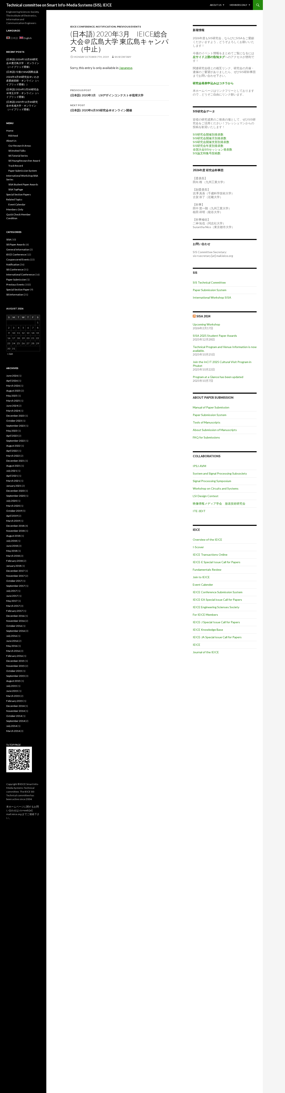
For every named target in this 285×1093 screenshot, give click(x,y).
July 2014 (11, 725)
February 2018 (14, 560)
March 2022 (13, 455)
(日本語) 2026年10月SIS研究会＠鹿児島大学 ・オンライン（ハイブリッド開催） (22, 63)
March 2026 (13, 385)
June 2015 (12, 690)
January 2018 (13, 565)
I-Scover (198, 547)
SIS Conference (14, 269)
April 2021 (12, 475)
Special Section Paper (18, 289)
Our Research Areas (19, 145)
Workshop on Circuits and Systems (215, 488)
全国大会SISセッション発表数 (212, 149)
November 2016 (15, 620)
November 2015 (15, 665)
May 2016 (11, 645)
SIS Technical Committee (209, 282)
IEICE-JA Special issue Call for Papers (217, 637)
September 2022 (15, 440)
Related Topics (14, 199)
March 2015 (13, 695)
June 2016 (12, 640)
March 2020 (13, 505)
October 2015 (14, 670)
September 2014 (15, 720)
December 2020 (15, 490)
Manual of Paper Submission (211, 407)
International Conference (20, 274)
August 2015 (13, 680)
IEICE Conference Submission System (217, 592)
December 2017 (15, 570)
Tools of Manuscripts (206, 422)
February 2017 (14, 610)
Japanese (125, 68)
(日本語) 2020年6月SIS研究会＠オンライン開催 (101, 108)
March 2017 (13, 605)
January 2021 (13, 485)
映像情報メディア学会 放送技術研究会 (219, 503)
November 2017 (15, 575)
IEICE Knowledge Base (208, 629)
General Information (17, 249)
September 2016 (15, 630)
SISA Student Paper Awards (23, 184)
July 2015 (11, 685)
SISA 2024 (203, 316)
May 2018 (11, 550)
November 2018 (15, 530)
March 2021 (13, 480)
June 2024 (12, 405)
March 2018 (13, 555)
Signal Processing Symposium (212, 481)
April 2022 (12, 450)
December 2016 (15, 615)
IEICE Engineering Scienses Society (216, 607)
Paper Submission (16, 279)
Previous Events (129, 26)
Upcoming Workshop (206, 324)
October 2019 (14, 510)
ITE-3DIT (199, 511)
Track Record (15, 165)
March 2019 (13, 520)
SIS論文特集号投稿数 (207, 153)
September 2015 (15, 675)
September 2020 (15, 495)
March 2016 (13, 650)
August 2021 (13, 465)
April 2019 (12, 515)
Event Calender (203, 584)
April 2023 (12, 435)
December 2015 (15, 660)
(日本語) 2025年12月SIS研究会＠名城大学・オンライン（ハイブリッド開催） (22, 105)
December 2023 (15, 415)
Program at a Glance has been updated (218, 377)
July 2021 (11, 470)
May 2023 (11, 430)
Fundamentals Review (207, 569)
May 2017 (11, 600)
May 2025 (11, 395)
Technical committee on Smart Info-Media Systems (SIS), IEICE (59, 5)
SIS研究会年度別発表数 (208, 145)
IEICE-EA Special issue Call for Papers (217, 599)
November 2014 (15, 710)
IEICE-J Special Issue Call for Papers (216, 622)
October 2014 (14, 715)
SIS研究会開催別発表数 (208, 134)
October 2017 (14, 580)
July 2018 (11, 540)
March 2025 (13, 400)
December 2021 (15, 460)
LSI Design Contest (205, 496)
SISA (8, 239)
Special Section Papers (18, 194)
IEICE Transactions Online (210, 554)
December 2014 (15, 705)
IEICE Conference (82, 26)
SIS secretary (123, 56)
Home (9, 130)
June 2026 (12, 375)
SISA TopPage (15, 189)
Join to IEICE (201, 577)
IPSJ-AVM (199, 466)
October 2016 (14, 625)
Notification (106, 26)
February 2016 (14, 655)
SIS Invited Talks (17, 150)
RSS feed (13, 135)
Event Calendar (16, 204)
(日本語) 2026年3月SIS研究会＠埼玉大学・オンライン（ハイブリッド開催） (22, 93)
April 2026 (12, 380)
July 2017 (11, 590)
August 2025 (13, 390)
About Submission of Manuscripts (215, 430)
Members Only (238, 5)
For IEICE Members (205, 614)
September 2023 (15, 425)
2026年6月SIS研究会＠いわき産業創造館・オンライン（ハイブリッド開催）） (22, 80)
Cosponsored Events (18, 259)
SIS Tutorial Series (18, 155)
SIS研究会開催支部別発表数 (211, 142)
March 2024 (13, 410)
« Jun (10, 353)
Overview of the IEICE (207, 539)
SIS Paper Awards (15, 244)
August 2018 (13, 535)
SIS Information (14, 294)
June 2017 (12, 595)
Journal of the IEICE (206, 652)
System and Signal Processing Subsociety (220, 473)
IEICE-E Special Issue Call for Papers (216, 562)
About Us (215, 5)
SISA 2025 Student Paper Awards (215, 335)
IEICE (196, 644)
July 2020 (11, 500)
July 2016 (11, 635)
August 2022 (13, 445)
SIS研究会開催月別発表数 (209, 138)
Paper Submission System (209, 290)
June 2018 (12, 545)
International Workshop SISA (212, 297)
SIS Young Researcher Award (24, 160)
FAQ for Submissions (206, 437)
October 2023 (14, 420)
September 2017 (15, 585)
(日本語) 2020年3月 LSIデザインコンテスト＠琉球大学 (107, 93)
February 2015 (14, 700)
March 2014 (13, 730)
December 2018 (15, 525)
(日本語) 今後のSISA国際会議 (22, 71)
